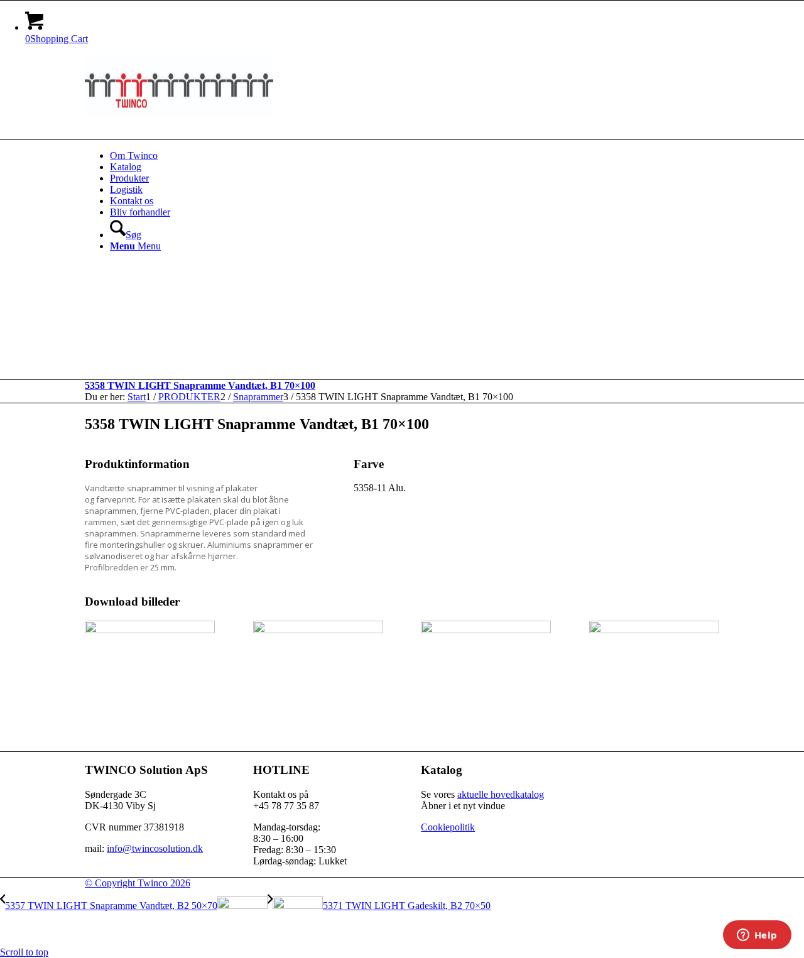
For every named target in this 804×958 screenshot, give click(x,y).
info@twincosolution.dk (155, 848)
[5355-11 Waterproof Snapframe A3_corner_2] (654, 629)
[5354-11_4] (150, 629)
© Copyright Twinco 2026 (137, 883)
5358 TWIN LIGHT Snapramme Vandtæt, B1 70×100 (200, 385)
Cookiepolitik (448, 827)
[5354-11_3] (486, 629)
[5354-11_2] (318, 629)
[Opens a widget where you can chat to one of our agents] (756, 936)
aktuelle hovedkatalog (500, 794)
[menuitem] (414, 155)
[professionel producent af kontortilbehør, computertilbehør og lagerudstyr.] (179, 114)
